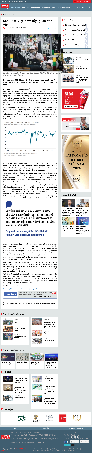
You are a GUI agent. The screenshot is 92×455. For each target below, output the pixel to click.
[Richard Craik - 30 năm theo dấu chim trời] (68, 221)
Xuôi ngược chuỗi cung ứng (7, 363)
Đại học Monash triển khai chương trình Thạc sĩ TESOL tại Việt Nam (51, 365)
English (78, 1)
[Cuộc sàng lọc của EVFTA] (8, 336)
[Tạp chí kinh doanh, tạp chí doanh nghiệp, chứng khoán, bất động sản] (5, 6)
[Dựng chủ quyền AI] (8, 398)
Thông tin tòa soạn (75, 428)
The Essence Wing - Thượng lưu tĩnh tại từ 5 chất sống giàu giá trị (20, 389)
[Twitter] (48, 28)
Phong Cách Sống (78, 7)
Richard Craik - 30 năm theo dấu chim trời (68, 228)
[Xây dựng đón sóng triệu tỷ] (8, 321)
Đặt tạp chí (86, 1)
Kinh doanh (36, 449)
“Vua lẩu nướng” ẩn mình (75, 30)
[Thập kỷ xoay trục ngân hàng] (37, 356)
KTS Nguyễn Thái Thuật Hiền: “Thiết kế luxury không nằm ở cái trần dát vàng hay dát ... (68, 212)
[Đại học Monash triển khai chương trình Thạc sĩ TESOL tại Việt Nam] (51, 356)
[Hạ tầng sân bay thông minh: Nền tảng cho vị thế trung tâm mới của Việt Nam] (37, 321)
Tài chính (72, 449)
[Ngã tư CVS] (37, 333)
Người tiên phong (54, 449)
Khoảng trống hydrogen (48, 379)
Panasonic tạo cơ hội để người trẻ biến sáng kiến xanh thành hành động (49, 389)
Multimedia (71, 451)
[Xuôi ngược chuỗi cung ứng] (8, 356)
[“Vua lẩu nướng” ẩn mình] (8, 329)
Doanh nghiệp (61, 451)
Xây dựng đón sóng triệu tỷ (76, 25)
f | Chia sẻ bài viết (11, 294)
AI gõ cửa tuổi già (82, 68)
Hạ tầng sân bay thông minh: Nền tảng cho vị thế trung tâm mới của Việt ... (50, 324)
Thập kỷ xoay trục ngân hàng (36, 363)
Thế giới (5, 9)
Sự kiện (8, 409)
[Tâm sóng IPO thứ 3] (37, 341)
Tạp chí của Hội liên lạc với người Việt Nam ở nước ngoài (13, 1)
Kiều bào (13, 9)
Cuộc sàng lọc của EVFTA (75, 35)
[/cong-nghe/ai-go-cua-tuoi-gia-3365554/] (68, 69)
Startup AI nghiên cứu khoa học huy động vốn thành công (82, 80)
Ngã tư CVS (47, 333)
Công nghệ (44, 449)
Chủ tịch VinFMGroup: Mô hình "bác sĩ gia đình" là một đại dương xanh (82, 212)
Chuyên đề (46, 7)
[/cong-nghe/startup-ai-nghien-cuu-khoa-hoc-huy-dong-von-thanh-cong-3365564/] (68, 78)
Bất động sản (65, 7)
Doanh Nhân (35, 7)
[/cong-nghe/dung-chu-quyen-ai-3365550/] (68, 60)
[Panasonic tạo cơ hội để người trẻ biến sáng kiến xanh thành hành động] (37, 387)
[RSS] (51, 28)
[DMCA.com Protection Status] (69, 444)
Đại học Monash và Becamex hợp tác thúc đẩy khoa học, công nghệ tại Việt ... (50, 401)
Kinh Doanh (15, 7)
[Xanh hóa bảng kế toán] (22, 356)
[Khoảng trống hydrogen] (37, 379)
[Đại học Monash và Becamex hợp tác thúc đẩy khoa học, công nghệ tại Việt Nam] (37, 398)
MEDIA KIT (16, 428)
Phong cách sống (37, 451)
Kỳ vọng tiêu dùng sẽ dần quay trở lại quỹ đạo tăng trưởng (25, 289)
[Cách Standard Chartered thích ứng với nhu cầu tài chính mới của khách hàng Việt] (82, 221)
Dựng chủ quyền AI (82, 60)
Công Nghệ (25, 7)
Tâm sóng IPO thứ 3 (72, 45)
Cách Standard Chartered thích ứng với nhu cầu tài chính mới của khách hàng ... (82, 230)
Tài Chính (55, 7)
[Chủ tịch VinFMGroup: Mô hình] (82, 203)
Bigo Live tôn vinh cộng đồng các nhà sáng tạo (20, 380)
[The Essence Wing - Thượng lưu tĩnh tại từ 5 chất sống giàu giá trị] (8, 387)
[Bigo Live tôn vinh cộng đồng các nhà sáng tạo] (8, 379)
